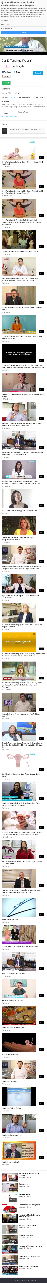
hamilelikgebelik (19, 66)
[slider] (23, 48)
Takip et (38, 73)
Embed (6, 83)
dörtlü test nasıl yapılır (9, 116)
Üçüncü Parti (5, 24)
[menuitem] (33, 52)
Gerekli (5, 21)
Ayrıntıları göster (6, 28)
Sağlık (13, 97)
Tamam (23, 33)
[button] (7, 52)
